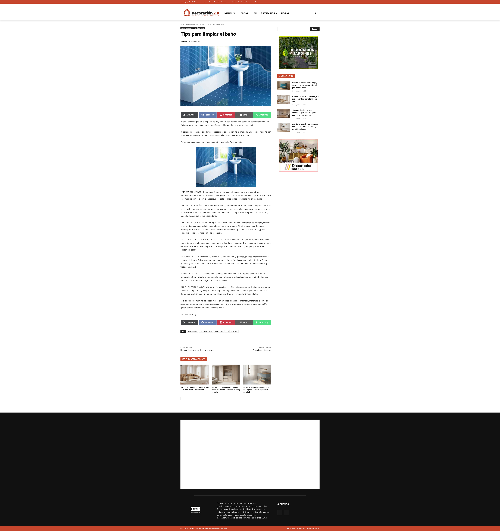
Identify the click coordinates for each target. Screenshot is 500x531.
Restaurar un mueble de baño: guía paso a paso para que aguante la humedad (256, 389)
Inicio (182, 24)
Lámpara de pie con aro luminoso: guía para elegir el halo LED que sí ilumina (304, 112)
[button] (316, 13)
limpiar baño (219, 331)
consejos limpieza (206, 331)
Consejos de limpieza (262, 350)
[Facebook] (314, 1)
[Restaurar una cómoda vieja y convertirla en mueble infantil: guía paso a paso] (283, 85)
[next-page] (186, 398)
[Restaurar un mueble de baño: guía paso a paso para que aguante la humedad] (257, 374)
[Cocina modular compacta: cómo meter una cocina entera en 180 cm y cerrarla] (226, 374)
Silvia (185, 41)
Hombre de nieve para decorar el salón (197, 350)
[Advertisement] (250, 454)
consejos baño (192, 331)
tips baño (234, 331)
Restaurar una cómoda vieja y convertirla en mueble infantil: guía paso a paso (304, 85)
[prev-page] (182, 398)
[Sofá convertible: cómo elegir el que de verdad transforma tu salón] (194, 374)
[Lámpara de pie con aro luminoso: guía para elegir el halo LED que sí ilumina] (283, 113)
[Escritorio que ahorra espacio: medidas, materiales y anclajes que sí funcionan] (283, 127)
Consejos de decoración (195, 24)
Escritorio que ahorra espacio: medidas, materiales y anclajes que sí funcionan (305, 126)
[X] (318, 1)
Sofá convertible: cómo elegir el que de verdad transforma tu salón (305, 99)
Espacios (201, 28)
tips (227, 331)
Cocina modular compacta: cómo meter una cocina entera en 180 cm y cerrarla (226, 389)
